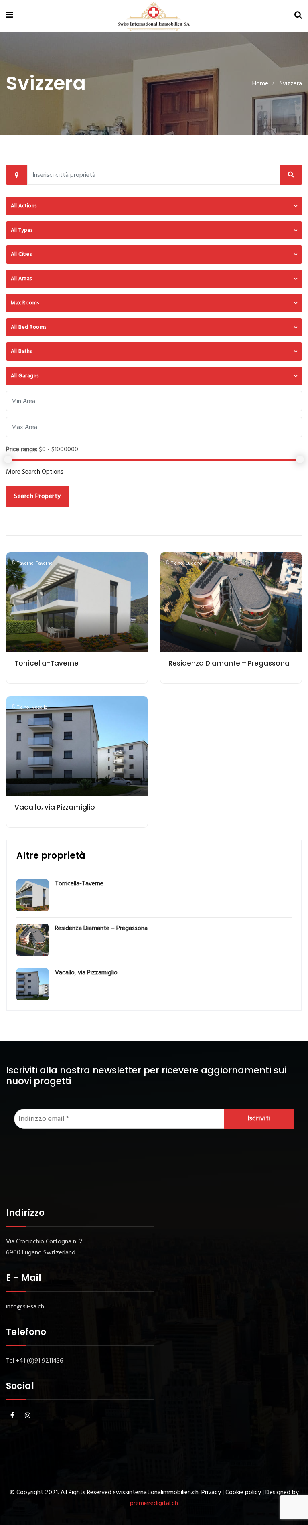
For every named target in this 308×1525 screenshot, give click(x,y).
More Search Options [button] (34, 472)
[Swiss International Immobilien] (154, 16)
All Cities (21, 254)
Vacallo (40, 707)
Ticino (177, 563)
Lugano (194, 563)
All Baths (21, 351)
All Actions (24, 206)
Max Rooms (25, 303)
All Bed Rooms (29, 327)
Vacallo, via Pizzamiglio (54, 807)
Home (260, 84)
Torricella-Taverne (46, 663)
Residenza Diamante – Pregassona (229, 663)
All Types (22, 230)
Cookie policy (243, 1492)
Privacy (211, 1492)
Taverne (25, 563)
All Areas (21, 279)
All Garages (25, 376)
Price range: (21, 449)
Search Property (37, 496)
